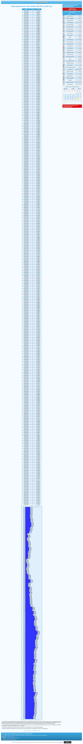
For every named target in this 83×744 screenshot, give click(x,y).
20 (72, 98)
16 (80, 96)
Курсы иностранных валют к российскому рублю (70, 6)
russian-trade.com (10, 736)
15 (77, 96)
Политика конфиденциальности (9, 739)
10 (65, 96)
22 (77, 98)
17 (65, 98)
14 (75, 96)
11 (67, 96)
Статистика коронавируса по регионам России (70, 106)
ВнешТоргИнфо (41, 2)
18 (67, 98)
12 (70, 96)
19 (70, 98)
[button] (67, 742)
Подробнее (60, 742)
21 (75, 98)
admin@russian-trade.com (13, 737)
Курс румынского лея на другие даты (31, 730)
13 (72, 96)
